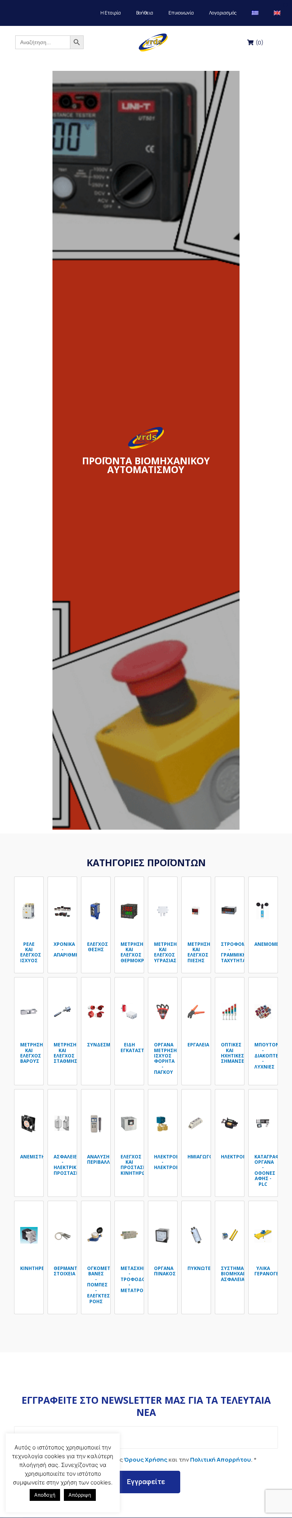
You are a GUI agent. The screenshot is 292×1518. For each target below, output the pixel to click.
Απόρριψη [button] (79, 1495)
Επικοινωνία (181, 13)
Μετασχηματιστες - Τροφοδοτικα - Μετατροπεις (144, 1279)
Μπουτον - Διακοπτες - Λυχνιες (267, 1055)
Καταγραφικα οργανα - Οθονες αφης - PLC (270, 1170)
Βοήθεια (144, 13)
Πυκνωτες (200, 1268)
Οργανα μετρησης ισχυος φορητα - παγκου (167, 1058)
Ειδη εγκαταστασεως (140, 1047)
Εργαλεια (198, 1044)
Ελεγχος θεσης (97, 947)
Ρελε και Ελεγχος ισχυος (30, 952)
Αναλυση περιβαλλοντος (107, 1159)
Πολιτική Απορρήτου (220, 1460)
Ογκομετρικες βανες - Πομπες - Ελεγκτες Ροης (105, 1284)
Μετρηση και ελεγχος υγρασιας (165, 952)
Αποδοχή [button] (45, 1495)
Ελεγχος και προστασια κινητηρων (135, 1164)
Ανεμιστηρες (37, 1156)
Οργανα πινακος (165, 1271)
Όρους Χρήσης (145, 1460)
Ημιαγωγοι (200, 1156)
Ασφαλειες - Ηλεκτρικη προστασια (67, 1164)
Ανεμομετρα (271, 944)
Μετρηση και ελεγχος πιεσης (198, 952)
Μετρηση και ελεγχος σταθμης (65, 1052)
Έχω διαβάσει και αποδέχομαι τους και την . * (139, 1460)
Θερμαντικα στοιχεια (69, 1271)
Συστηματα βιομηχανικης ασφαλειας (239, 1274)
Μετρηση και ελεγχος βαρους (31, 1052)
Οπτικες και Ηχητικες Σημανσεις (235, 1052)
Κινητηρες (33, 1268)
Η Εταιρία (110, 13)
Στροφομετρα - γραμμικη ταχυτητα (239, 952)
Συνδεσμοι (101, 1044)
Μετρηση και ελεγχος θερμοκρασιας (139, 952)
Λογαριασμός (222, 13)
